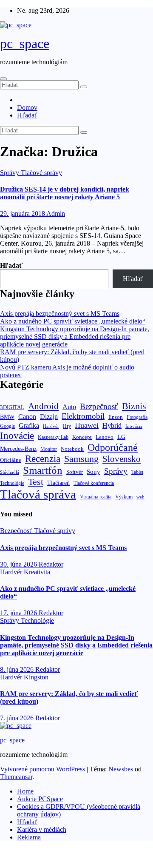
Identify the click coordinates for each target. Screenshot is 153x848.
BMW (7, 416)
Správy (10, 172)
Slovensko (121, 459)
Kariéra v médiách (41, 829)
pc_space (24, 43)
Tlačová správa (38, 494)
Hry (67, 426)
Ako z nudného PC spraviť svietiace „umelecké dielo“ (72, 321)
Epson (115, 417)
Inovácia (133, 426)
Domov (27, 107)
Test (35, 481)
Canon (27, 416)
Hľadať (27, 115)
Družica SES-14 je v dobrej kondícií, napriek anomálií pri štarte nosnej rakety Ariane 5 (64, 193)
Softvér (74, 472)
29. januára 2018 (23, 213)
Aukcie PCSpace (40, 798)
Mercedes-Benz (18, 449)
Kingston (36, 677)
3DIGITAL (12, 407)
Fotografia (137, 417)
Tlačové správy (41, 172)
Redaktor (51, 564)
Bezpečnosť (99, 406)
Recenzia (42, 458)
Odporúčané (113, 447)
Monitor (48, 449)
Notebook (72, 449)
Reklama (29, 837)
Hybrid (112, 425)
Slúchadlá (9, 472)
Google (7, 426)
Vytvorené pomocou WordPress (43, 769)
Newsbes (120, 769)
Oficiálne (10, 460)
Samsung (81, 458)
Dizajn (49, 417)
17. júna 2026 (19, 612)
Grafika (29, 425)
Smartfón (42, 470)
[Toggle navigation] (3, 78)
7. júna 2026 (17, 718)
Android (43, 406)
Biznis (134, 406)
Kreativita (37, 572)
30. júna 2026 (19, 564)
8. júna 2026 (17, 669)
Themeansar (16, 776)
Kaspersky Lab (53, 437)
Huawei (87, 425)
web (140, 496)
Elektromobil (83, 416)
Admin (55, 213)
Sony (93, 471)
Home (25, 791)
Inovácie (17, 435)
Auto (69, 406)
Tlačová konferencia (94, 483)
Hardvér (51, 426)
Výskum (124, 497)
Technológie (12, 483)
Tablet (137, 472)
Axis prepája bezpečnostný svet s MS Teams (59, 313)
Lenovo (104, 437)
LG (121, 437)
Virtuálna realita (95, 497)
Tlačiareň (58, 483)
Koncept (82, 437)
